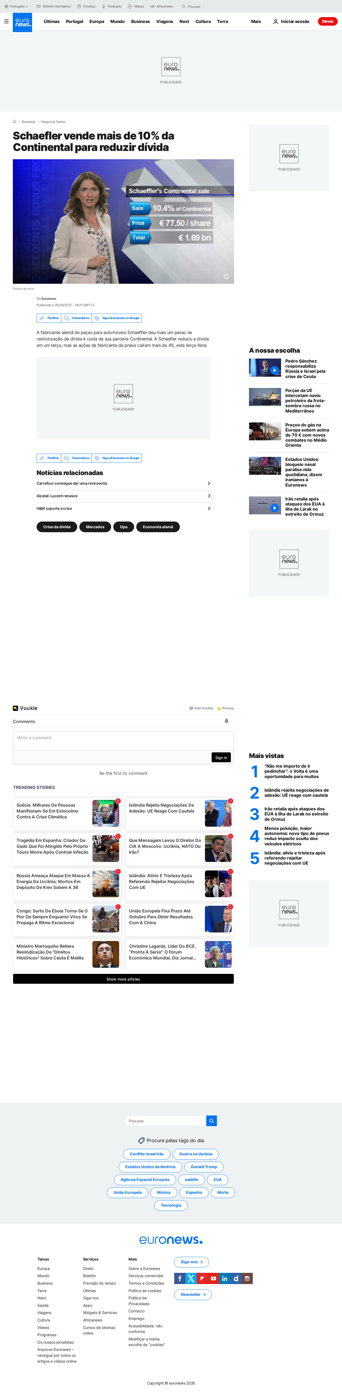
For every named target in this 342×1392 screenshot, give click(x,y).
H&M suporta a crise (54, 508)
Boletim (89, 1276)
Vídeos (43, 1327)
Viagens (164, 21)
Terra (222, 21)
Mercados (95, 526)
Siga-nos (91, 1298)
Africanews (92, 1320)
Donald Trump (204, 1167)
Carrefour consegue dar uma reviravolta (72, 483)
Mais (133, 1259)
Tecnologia (171, 1205)
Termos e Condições (146, 1283)
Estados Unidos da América (150, 1167)
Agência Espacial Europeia (145, 1179)
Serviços (91, 1259)
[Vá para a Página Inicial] (22, 22)
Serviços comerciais (146, 1276)
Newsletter (191, 1294)
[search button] (183, 6)
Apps (87, 1305)
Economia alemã (158, 526)
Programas (46, 1334)
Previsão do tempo (99, 1283)
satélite (191, 1179)
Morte (222, 1192)
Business (140, 21)
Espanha (194, 1192)
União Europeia (128, 1192)
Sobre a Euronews (144, 1268)
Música (163, 1192)
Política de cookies (145, 1290)
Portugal (74, 21)
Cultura (203, 21)
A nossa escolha (274, 350)
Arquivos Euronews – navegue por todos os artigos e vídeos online (56, 1355)
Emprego (136, 1318)
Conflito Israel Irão (147, 1154)
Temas (43, 1259)
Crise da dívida (57, 526)
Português (17, 6)
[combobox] (210, 6)
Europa (97, 21)
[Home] (14, 121)
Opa (123, 526)
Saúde (43, 1305)
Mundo (117, 21)
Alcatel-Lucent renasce (57, 495)
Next (184, 21)
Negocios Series (53, 121)
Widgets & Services (100, 1313)
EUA (217, 1179)
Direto (327, 21)
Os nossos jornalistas (55, 1342)
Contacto (137, 1311)
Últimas (52, 21)
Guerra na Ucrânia (195, 1154)
